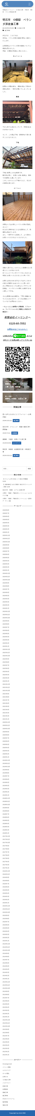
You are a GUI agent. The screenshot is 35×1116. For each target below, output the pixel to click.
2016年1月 (6, 902)
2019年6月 (6, 779)
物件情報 (5, 1102)
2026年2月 (6, 529)
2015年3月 (6, 934)
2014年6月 (6, 963)
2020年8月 (6, 735)
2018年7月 (6, 814)
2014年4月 (6, 969)
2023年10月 (6, 617)
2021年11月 (6, 687)
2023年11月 (6, 614)
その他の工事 (21, 28)
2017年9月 (6, 845)
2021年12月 (6, 684)
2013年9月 (6, 991)
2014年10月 (6, 950)
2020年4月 (6, 747)
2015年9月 (6, 915)
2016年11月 (6, 874)
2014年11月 (6, 947)
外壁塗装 (5, 1089)
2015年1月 (6, 940)
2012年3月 (6, 1048)
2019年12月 (6, 760)
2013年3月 (6, 1010)
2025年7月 (6, 551)
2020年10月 (6, 728)
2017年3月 (6, 864)
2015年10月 (6, 912)
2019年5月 (6, 782)
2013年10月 (6, 988)
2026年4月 (6, 522)
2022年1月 (6, 681)
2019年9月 (6, 769)
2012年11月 (6, 1023)
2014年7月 (6, 959)
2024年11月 (6, 576)
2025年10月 (6, 541)
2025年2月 (6, 567)
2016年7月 (6, 883)
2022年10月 (6, 655)
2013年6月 (6, 1001)
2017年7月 (6, 852)
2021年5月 (6, 706)
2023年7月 (6, 627)
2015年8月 (6, 918)
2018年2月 (6, 830)
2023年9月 (6, 621)
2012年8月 (6, 1032)
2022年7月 (6, 665)
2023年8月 (6, 624)
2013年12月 (6, 982)
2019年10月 (6, 766)
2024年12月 (6, 573)
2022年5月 (6, 668)
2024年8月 (6, 586)
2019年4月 (6, 785)
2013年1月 (6, 1016)
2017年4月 (6, 861)
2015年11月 (6, 909)
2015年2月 (6, 937)
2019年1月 (6, 795)
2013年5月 (6, 1004)
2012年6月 (6, 1039)
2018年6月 (6, 817)
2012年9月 (6, 1029)
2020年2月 (6, 754)
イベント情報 (7, 1067)
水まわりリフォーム (9, 1098)
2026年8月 (6, 510)
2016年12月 (6, 871)
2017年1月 (6, 868)
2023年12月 (6, 611)
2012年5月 (6, 1042)
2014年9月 (6, 953)
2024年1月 (6, 608)
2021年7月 (6, 700)
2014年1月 (6, 978)
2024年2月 (6, 605)
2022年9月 (6, 659)
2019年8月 (6, 773)
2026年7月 (6, 513)
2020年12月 (6, 722)
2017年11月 (6, 839)
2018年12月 (6, 798)
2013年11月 (6, 985)
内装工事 (5, 1086)
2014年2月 (6, 975)
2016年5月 (6, 890)
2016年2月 (6, 899)
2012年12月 (6, 1020)
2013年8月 (6, 994)
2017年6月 (6, 855)
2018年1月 (6, 833)
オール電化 (6, 1073)
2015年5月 (6, 928)
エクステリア (7, 1070)
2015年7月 (6, 921)
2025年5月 (6, 557)
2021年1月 (6, 719)
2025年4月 (6, 560)
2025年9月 (6, 545)
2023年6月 (6, 630)
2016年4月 (6, 893)
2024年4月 (6, 598)
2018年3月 (6, 826)
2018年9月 (6, 807)
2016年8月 (6, 880)
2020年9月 (6, 731)
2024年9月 (6, 583)
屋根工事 (5, 1092)
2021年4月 (6, 709)
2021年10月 (6, 690)
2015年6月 (6, 925)
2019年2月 (6, 792)
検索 (29, 468)
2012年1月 (6, 1054)
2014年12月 (6, 944)
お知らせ (5, 1076)
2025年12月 (6, 535)
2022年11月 (6, 652)
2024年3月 (6, 602)
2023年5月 (6, 633)
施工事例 (7, 30)
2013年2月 (6, 1013)
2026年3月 (6, 526)
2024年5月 (6, 595)
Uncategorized (7, 1064)
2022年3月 (6, 674)
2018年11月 (6, 801)
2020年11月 (6, 725)
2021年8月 (6, 697)
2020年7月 (6, 738)
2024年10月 (6, 579)
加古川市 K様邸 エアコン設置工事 (14, 490)
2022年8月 (6, 662)
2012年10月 (6, 1026)
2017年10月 (6, 842)
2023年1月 (6, 646)
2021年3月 (6, 712)
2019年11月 (6, 763)
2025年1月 (6, 570)
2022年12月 (6, 649)
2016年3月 (6, 896)
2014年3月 (6, 972)
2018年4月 (6, 823)
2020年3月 (6, 750)
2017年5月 (6, 858)
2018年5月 (6, 820)
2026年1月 (6, 532)
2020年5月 (6, 744)
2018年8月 (6, 811)
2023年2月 (6, 643)
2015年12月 (6, 906)
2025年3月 (6, 564)
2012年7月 (6, 1035)
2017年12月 (6, 836)
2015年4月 (6, 931)
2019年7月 (6, 776)
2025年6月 (6, 554)
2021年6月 (6, 703)
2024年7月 (6, 589)
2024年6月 (6, 592)
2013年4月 (6, 1007)
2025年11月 (6, 538)
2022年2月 (6, 678)
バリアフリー (7, 1083)
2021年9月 (6, 693)
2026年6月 (6, 516)
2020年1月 (6, 757)
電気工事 (5, 1105)
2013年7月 (6, 997)
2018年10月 (6, 804)
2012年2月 (6, 1051)
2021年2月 (6, 716)
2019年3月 (6, 788)
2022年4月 (6, 671)
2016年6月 (6, 887)
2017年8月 (6, 849)
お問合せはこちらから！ (17, 329)
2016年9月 (6, 877)
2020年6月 (6, 741)
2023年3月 (6, 640)
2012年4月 (6, 1045)
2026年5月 (6, 519)
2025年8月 (6, 548)
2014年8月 (6, 956)
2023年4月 (6, 636)
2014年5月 (6, 966)
